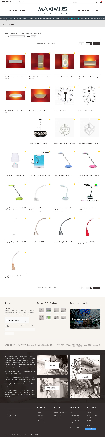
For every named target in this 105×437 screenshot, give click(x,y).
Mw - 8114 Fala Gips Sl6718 (38, 111)
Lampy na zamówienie (73, 18)
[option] (52, 311)
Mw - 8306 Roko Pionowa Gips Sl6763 (39, 77)
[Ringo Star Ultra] (63, 310)
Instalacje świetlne (59, 18)
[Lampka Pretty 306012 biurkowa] (40, 228)
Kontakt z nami (40, 422)
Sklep (15, 10)
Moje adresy (89, 420)
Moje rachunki (90, 417)
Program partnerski (74, 420)
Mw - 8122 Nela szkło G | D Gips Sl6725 (15, 111)
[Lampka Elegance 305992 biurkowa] (89, 228)
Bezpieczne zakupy (58, 415)
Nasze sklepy (40, 420)
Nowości (90, 18)
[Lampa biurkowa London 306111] (65, 162)
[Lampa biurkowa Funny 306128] (40, 162)
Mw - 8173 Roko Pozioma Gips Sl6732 (88, 77)
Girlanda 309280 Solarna (62, 111)
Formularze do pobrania (75, 427)
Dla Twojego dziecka (20, 18)
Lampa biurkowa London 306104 (89, 175)
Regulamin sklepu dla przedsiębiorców (75, 424)
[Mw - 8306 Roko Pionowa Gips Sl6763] (40, 63)
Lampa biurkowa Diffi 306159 (14, 175)
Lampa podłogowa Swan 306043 (15, 242)
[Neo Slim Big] (63, 317)
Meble (10, 18)
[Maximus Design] (52, 10)
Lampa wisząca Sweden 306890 (88, 143)
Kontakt (95, 10)
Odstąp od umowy (90, 429)
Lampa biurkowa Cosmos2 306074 (62, 208)
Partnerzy (22, 10)
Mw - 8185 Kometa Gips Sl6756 (64, 77)
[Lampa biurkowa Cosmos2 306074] (65, 194)
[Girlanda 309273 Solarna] (89, 97)
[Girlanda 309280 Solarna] (65, 97)
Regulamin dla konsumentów (60, 412)
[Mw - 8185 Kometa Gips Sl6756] (65, 63)
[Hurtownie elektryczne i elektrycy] (52, 388)
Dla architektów (99, 18)
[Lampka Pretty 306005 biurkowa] (65, 228)
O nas (9, 10)
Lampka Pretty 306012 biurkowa (39, 242)
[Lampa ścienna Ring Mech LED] (48, 317)
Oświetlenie (3, 18)
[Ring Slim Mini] (56, 310)
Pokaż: (29, 36)
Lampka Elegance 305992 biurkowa (86, 242)
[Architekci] (52, 365)
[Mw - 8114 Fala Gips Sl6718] (40, 97)
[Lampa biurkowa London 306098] (15, 194)
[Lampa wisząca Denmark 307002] (65, 129)
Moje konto (91, 408)
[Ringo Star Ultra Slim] (56, 317)
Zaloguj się (5, 2)
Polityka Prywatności (74, 417)
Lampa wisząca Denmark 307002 (64, 143)
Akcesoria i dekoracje (35, 18)
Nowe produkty (40, 415)
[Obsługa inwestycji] (85, 376)
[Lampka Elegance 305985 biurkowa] (15, 262)
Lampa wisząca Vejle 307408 (38, 143)
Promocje (84, 18)
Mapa (78, 10)
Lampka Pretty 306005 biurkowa (64, 242)
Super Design (47, 18)
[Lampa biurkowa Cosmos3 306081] (40, 194)
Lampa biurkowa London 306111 (64, 175)
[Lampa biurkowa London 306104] (89, 162)
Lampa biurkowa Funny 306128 (39, 175)
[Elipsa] (41, 310)
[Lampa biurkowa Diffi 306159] (15, 162)
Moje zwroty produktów (92, 415)
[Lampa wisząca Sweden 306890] (89, 129)
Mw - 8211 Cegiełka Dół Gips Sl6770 (14, 77)
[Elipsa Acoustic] (41, 317)
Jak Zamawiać (57, 417)
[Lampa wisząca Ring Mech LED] (48, 310)
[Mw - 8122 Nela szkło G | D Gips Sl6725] (15, 97)
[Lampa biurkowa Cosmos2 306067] (89, 194)
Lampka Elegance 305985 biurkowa (13, 276)
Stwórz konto (13, 2)
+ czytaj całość (10, 411)
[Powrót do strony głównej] (3, 24)
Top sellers (39, 417)
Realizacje (85, 10)
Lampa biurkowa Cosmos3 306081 (37, 208)
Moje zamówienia (90, 412)
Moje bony (89, 425)
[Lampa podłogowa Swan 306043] (15, 228)
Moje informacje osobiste (92, 422)
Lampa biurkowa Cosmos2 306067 (86, 208)
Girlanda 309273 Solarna (86, 111)
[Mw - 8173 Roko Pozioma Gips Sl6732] (89, 63)
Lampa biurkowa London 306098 (15, 208)
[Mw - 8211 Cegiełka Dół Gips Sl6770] (15, 63)
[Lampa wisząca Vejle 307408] (40, 129)
